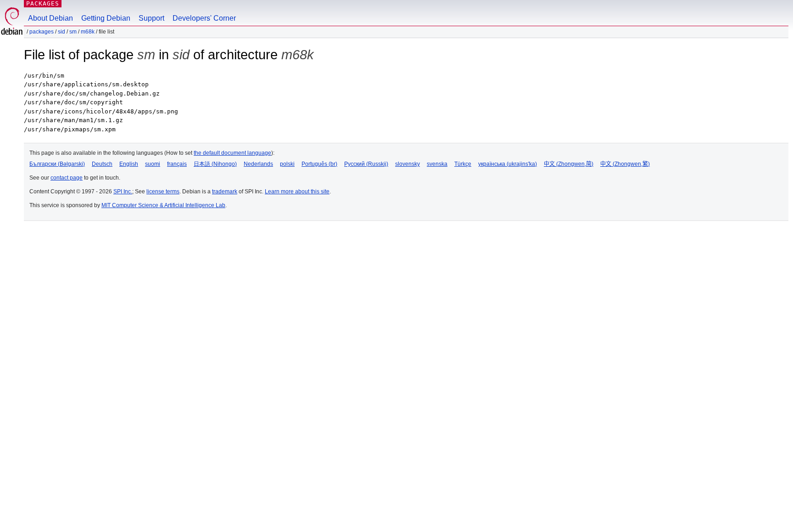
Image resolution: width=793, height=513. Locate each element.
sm (73, 31)
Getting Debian (105, 18)
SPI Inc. (122, 191)
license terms (162, 191)
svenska (437, 164)
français (177, 164)
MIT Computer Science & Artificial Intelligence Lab (163, 205)
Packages (42, 3)
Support (151, 18)
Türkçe (462, 164)
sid (61, 31)
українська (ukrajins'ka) (507, 164)
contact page (66, 178)
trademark (224, 191)
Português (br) (319, 164)
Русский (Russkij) (366, 164)
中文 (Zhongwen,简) (568, 164)
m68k (88, 31)
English (128, 164)
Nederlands (258, 164)
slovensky (407, 164)
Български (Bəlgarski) (57, 164)
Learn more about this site (297, 191)
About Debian (50, 18)
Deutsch (102, 164)
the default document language (232, 153)
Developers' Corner (204, 18)
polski (287, 164)
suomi (152, 164)
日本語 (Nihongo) (215, 164)
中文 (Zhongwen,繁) (625, 164)
